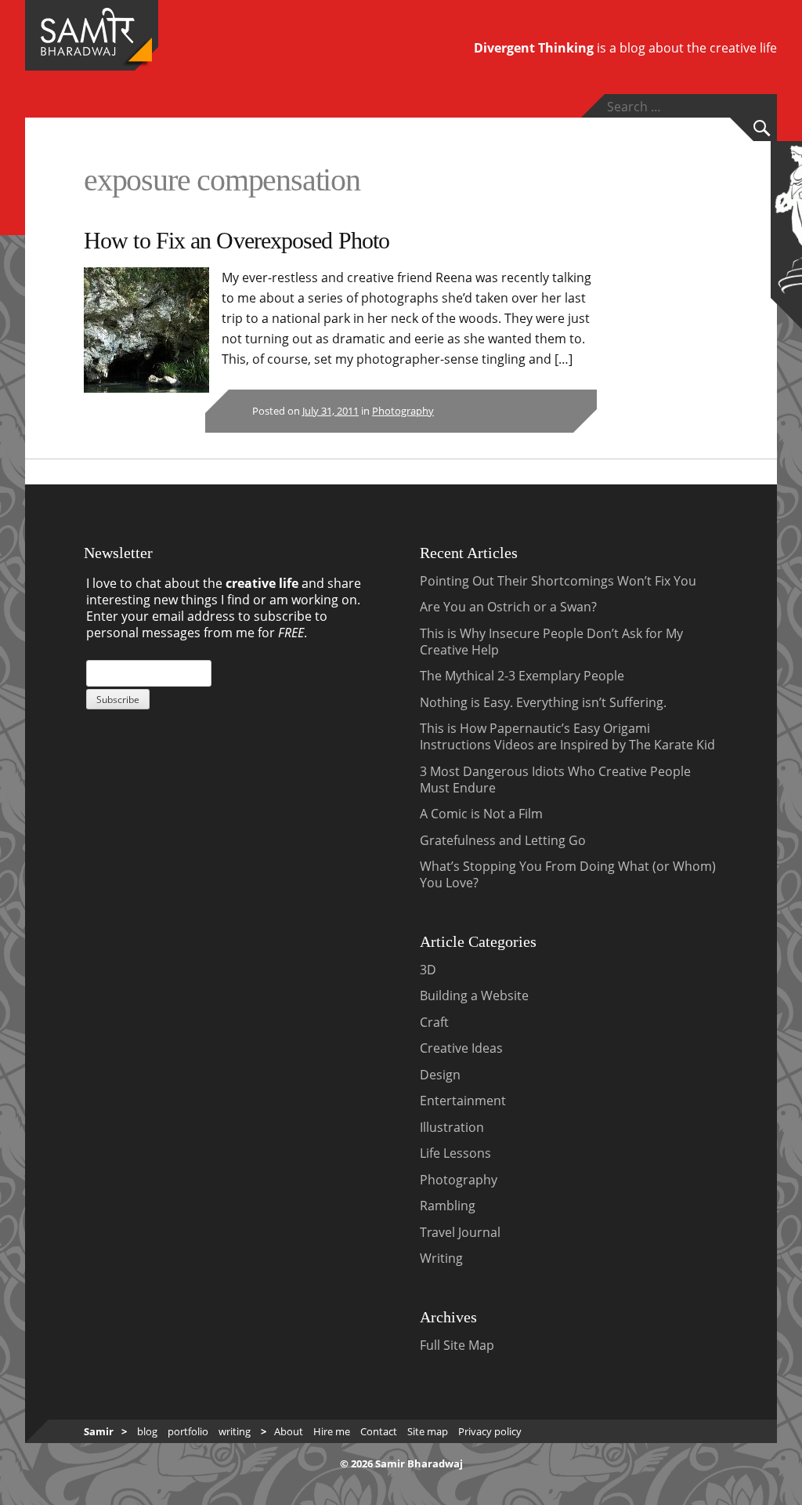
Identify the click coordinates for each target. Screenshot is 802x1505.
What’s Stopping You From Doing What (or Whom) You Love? (568, 874)
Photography (403, 411)
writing (235, 1431)
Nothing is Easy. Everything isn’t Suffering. (543, 702)
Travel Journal (460, 1232)
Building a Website (474, 995)
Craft (434, 1022)
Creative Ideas (461, 1048)
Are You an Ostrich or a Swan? (508, 606)
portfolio (188, 1431)
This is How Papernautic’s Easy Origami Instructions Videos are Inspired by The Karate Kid (567, 736)
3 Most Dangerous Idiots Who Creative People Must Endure (555, 779)
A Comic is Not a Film (481, 813)
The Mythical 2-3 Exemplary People (522, 675)
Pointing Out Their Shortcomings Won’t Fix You (558, 580)
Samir (99, 1431)
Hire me (331, 1431)
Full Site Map (457, 1345)
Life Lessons (455, 1153)
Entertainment (463, 1100)
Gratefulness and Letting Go (503, 840)
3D (428, 969)
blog (147, 1431)
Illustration (452, 1127)
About (288, 1431)
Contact (378, 1431)
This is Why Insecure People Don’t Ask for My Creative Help (551, 641)
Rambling (447, 1205)
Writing (441, 1258)
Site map (427, 1431)
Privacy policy (490, 1431)
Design (440, 1074)
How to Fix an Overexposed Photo (236, 240)
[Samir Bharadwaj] (88, 51)
